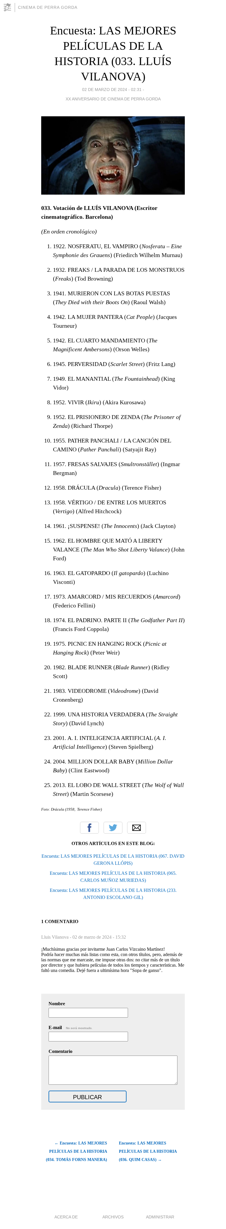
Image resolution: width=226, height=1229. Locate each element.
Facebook (89, 828)
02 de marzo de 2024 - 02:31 (112, 89)
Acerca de (66, 1217)
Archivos (113, 1217)
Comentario (60, 1051)
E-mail (70, 1027)
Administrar (160, 1217)
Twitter (113, 828)
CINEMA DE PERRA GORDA (47, 7)
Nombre (57, 1003)
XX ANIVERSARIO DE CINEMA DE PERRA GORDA (113, 99)
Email (136, 828)
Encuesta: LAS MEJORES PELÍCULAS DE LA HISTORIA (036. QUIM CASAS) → (148, 1151)
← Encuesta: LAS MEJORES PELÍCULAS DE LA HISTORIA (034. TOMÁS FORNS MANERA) (76, 1151)
